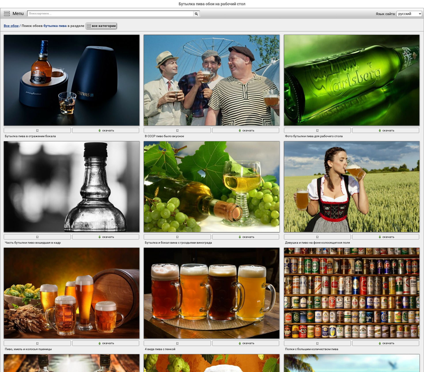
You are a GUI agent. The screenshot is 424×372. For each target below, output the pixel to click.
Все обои (11, 26)
